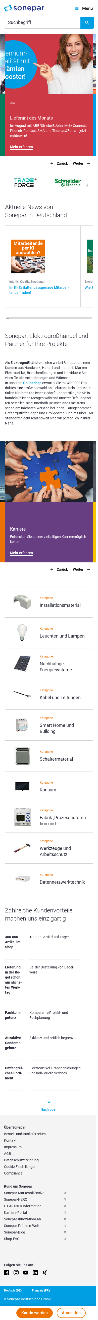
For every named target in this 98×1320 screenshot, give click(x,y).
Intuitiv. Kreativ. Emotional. (27, 281)
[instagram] (16, 1272)
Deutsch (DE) (13, 1290)
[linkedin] (35, 1272)
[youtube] (25, 1272)
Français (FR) (41, 1290)
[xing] (44, 1272)
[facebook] (6, 1272)
